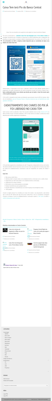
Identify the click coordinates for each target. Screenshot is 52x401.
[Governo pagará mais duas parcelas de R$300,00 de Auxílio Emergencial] (29, 243)
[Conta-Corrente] (26, 2)
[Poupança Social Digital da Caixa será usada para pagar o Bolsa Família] (29, 278)
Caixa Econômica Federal (9, 11)
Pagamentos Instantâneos (42, 219)
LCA (5, 364)
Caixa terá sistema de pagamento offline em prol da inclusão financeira (16, 231)
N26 (6, 354)
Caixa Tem (28, 219)
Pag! (6, 352)
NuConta (7, 345)
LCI (5, 362)
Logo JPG (5, 395)
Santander (7, 349)
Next (6, 347)
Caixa (23, 219)
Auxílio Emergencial (8, 219)
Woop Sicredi (8, 351)
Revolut (6, 356)
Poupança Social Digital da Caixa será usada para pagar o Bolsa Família (41, 231)
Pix (5, 221)
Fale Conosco (6, 378)
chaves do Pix (44, 112)
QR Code (41, 196)
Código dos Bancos (7, 358)
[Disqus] (25, 279)
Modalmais (7, 343)
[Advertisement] (26, 22)
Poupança (7, 367)
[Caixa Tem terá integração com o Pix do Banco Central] (5, 292)
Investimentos (6, 360)
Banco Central (17, 219)
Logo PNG (5, 393)
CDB (6, 365)
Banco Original (8, 337)
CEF (34, 219)
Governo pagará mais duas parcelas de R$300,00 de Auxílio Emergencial (40, 245)
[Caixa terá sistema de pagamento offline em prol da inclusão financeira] (5, 230)
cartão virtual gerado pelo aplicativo (11, 198)
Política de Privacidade (8, 380)
